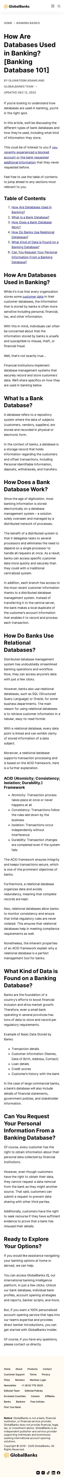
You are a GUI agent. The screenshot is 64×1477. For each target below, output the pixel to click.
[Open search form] (59, 6)
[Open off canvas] (52, 6)
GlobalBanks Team (18, 86)
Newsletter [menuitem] (10, 1385)
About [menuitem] (19, 1369)
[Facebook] (58, 1472)
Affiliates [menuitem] (50, 1396)
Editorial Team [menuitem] (12, 1390)
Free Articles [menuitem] (37, 1401)
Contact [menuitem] (47, 1369)
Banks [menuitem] (7, 1401)
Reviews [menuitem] (20, 1380)
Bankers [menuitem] (20, 1401)
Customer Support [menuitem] (14, 1374)
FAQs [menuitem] (7, 1380)
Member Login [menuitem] (38, 1380)
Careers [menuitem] (35, 1396)
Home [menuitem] (7, 1369)
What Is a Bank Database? (30, 217)
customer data (33, 296)
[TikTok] (48, 1472)
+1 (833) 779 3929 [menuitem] (32, 1385)
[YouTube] (38, 1472)
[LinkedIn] (53, 1472)
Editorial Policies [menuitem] (34, 1390)
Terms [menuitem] (33, 1374)
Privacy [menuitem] (46, 1374)
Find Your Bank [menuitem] (12, 1407)
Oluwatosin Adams (23, 80)
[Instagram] (43, 1472)
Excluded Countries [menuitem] (15, 1396)
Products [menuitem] (32, 1369)
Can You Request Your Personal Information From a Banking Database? (34, 257)
